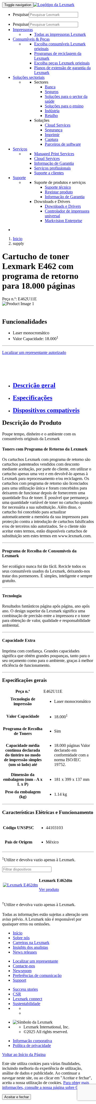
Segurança (53, 130)
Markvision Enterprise (63, 220)
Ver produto (49, 889)
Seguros (51, 91)
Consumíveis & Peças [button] (31, 39)
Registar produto (59, 192)
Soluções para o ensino (64, 106)
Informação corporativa (32, 1040)
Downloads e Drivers (63, 206)
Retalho (51, 115)
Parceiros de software (63, 144)
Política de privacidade (32, 1045)
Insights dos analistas (30, 947)
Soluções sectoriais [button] (29, 77)
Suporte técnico (58, 187)
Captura (51, 139)
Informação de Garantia (54, 163)
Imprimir (52, 134)
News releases (25, 952)
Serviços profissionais (52, 168)
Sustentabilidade (26, 1003)
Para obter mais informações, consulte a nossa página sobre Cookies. (46, 1085)
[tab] (53, 385)
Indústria (52, 111)
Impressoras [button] (23, 29)
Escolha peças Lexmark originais (62, 63)
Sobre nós (21, 938)
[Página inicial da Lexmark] (53, 4)
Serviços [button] (20, 149)
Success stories (25, 989)
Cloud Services (57, 125)
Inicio (17, 238)
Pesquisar (21, 14)
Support (19, 980)
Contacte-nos (24, 966)
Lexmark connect (27, 999)
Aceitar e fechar (16, 1097)
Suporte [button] (19, 177)
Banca (50, 87)
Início (17, 933)
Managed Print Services (54, 153)
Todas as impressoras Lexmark (60, 34)
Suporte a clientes (49, 173)
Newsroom (22, 970)
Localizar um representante (35, 961)
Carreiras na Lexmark (31, 942)
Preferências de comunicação (37, 975)
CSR (17, 994)
